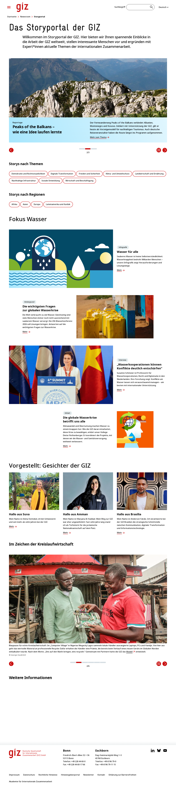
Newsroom (25, 16)
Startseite (12, 16)
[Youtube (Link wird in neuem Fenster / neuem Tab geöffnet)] (165, 751)
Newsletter (88, 774)
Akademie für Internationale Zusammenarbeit (30, 781)
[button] (82, 149)
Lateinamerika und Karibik (58, 204)
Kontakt (101, 774)
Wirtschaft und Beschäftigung (79, 180)
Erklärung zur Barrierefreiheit (122, 774)
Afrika (14, 204)
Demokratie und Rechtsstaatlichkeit (28, 173)
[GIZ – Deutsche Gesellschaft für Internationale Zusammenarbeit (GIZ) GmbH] (22, 7)
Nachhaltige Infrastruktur (24, 180)
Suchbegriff (119, 7)
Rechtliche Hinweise (48, 774)
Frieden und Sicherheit (89, 173)
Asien (25, 204)
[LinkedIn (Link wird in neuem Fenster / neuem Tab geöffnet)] (153, 751)
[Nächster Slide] (164, 150)
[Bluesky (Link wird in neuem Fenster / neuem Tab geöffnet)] (159, 751)
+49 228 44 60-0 (78, 761)
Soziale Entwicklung (51, 180)
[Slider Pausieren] (158, 150)
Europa (37, 204)
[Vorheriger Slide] (11, 150)
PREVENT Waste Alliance (64, 647)
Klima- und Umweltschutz (117, 173)
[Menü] (9, 7)
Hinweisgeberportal (70, 774)
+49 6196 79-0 (110, 761)
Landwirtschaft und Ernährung (149, 173)
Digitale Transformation (62, 173)
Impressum (14, 774)
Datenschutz (29, 774)
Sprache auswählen (164, 7)
